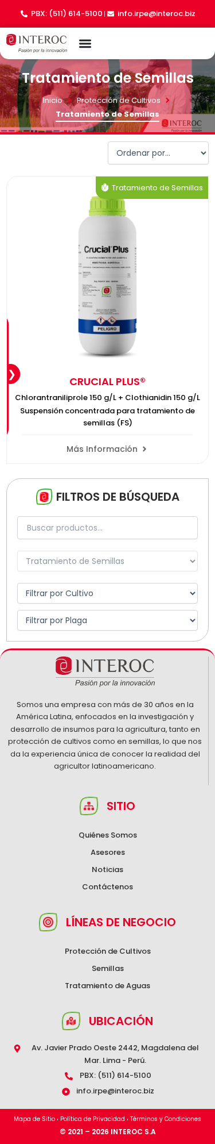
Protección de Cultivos (119, 100)
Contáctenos (107, 886)
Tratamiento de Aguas (107, 985)
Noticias (107, 869)
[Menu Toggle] (85, 43)
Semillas (108, 968)
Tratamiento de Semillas (157, 187)
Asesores (108, 852)
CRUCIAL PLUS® (107, 381)
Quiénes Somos (108, 835)
